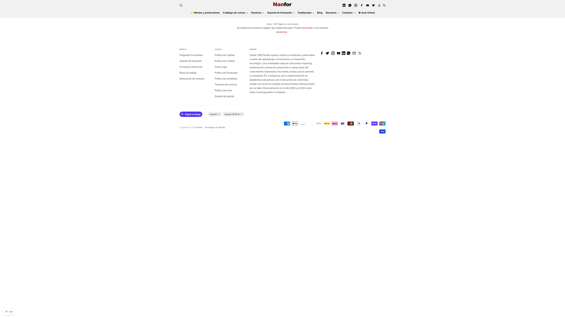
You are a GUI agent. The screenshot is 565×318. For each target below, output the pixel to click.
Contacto (347, 12)
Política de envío (223, 90)
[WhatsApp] (349, 5)
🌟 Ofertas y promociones (205, 12)
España (232, 114)
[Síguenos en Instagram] (333, 54)
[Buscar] (181, 5)
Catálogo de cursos (234, 12)
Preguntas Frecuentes (191, 55)
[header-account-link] (378, 5)
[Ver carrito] (383, 5)
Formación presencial (191, 67)
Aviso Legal (221, 67)
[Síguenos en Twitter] (328, 54)
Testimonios (305, 12)
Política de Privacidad (226, 73)
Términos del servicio (226, 84)
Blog (320, 12)
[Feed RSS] (360, 54)
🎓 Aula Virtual (366, 12)
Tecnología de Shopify (215, 127)
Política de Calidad (225, 55)
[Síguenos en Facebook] (322, 54)
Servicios (256, 12)
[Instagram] (355, 5)
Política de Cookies (225, 61)
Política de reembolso (226, 78)
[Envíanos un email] (354, 54)
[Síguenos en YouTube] (339, 54)
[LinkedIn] (343, 5)
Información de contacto (192, 78)
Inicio (269, 24)
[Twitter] (372, 5)
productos (282, 32)
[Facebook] (360, 5)
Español (213, 114)
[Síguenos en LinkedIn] (344, 54)
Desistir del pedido (224, 96)
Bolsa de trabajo (188, 73)
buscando (307, 28)
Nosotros (331, 12)
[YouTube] (366, 5)
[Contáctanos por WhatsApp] (349, 54)
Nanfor (199, 127)
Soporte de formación (280, 12)
